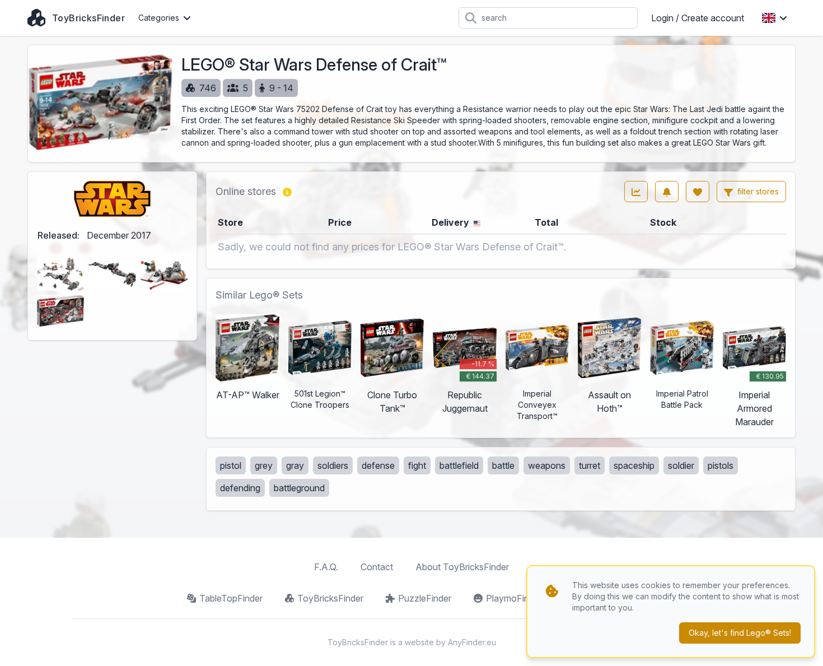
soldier (681, 465)
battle (503, 465)
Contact (377, 566)
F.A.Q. (326, 566)
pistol (230, 465)
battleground (299, 487)
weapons (546, 465)
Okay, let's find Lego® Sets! (740, 632)
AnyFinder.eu (472, 642)
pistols (720, 465)
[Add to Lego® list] (697, 191)
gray (295, 465)
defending (240, 487)
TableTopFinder (231, 598)
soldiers (332, 465)
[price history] (636, 191)
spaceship (634, 465)
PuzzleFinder (424, 598)
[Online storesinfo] (287, 191)
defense (378, 465)
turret (589, 465)
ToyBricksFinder (330, 598)
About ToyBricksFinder (462, 566)
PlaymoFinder (514, 598)
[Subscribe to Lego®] (667, 191)
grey (264, 465)
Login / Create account (697, 18)
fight (417, 465)
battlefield (459, 465)
